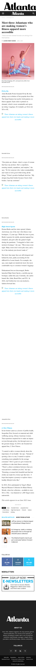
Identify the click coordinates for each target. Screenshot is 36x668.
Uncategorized (10, 17)
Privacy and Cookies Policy (17, 659)
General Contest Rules (18, 661)
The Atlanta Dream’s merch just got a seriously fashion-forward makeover (21, 540)
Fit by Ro (24, 510)
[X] (25, 651)
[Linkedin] (20, 651)
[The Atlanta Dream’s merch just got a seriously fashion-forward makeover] (6, 540)
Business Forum (6, 659)
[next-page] (6, 546)
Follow (18, 558)
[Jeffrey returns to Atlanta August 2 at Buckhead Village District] (6, 523)
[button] (3, 13)
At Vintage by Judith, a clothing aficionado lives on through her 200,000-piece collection (21, 531)
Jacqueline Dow (24, 508)
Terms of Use (29, 659)
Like (7, 558)
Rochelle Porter (15, 508)
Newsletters (13, 657)
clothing (13, 512)
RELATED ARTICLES (8, 517)
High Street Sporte (15, 510)
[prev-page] (3, 546)
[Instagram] (15, 651)
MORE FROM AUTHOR (23, 517)
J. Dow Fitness (6, 510)
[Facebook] (11, 651)
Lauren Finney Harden (9, 40)
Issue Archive (21, 657)
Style (8, 508)
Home (3, 17)
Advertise (28, 657)
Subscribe (6, 657)
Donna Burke (6, 512)
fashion (30, 510)
